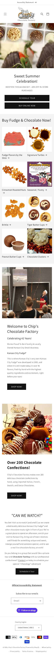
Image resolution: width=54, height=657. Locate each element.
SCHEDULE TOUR (27, 98)
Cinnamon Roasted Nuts (14, 189)
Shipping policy (41, 651)
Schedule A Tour (27, 571)
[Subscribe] (40, 601)
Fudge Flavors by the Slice (12, 156)
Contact (21, 560)
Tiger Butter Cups (36, 224)
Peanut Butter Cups (11, 256)
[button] (5, 14)
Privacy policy (15, 651)
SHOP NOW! (16, 386)
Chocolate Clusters (36, 256)
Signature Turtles (35, 155)
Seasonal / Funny (35, 189)
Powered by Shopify (32, 647)
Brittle (5, 224)
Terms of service (27, 651)
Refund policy (46, 647)
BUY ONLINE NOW (27, 105)
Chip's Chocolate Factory (17, 647)
